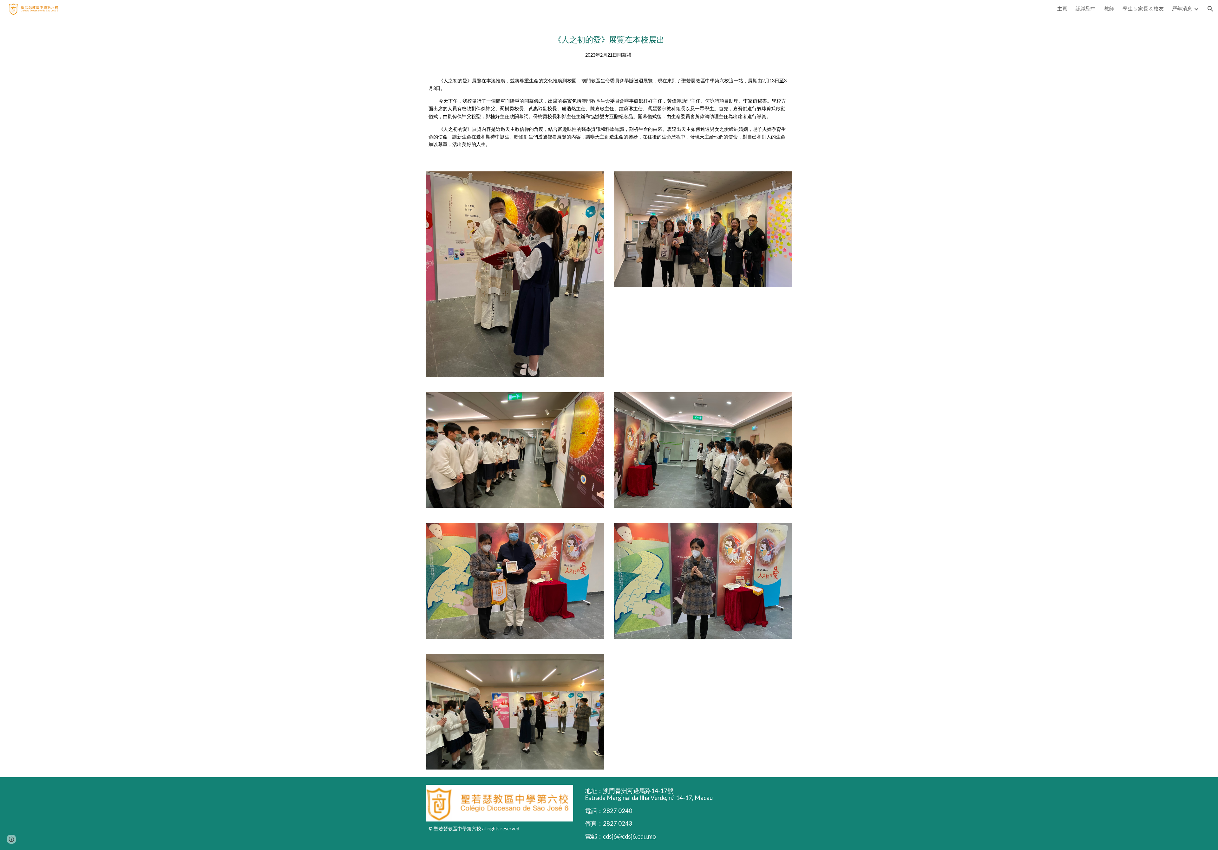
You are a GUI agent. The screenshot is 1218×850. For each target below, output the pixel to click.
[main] (609, 90)
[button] (1210, 8)
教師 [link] (1109, 8)
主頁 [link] (1062, 8)
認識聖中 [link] (1086, 8)
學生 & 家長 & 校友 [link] (1143, 8)
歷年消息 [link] (1182, 8)
